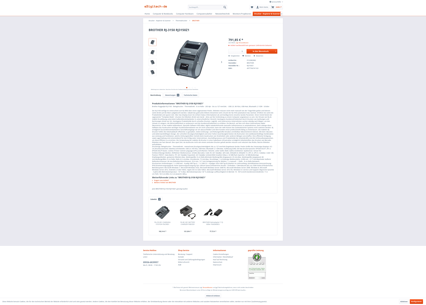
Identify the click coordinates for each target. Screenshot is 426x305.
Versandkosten (207, 287)
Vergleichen (235, 56)
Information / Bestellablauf (223, 257)
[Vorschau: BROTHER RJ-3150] (152, 52)
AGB (179, 265)
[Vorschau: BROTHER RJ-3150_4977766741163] (152, 72)
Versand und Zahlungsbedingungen (191, 259)
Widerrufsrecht (183, 262)
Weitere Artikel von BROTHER (165, 182)
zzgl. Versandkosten (242, 43)
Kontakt (181, 257)
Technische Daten (190, 95)
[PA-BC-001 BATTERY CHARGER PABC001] (188, 212)
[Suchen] (224, 7)
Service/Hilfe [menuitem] (276, 2)
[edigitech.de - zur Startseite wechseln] (156, 8)
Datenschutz (217, 262)
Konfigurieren (416, 301)
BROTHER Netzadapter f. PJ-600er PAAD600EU (213, 223)
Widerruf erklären (213, 296)
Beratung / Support (185, 254)
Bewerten (259, 56)
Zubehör (155, 199)
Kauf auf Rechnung (220, 259)
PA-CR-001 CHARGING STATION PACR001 (162, 223)
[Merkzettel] (252, 7)
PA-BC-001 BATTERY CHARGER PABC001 (187, 223)
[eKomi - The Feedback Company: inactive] (265, 266)
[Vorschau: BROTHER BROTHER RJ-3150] (152, 42)
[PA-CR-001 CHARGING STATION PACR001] (163, 212)
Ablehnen (404, 301)
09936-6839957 (150, 262)
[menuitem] (207, 7)
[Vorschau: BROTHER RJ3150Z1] (152, 62)
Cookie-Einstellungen (221, 254)
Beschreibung (155, 95)
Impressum (217, 265)
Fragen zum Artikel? (161, 180)
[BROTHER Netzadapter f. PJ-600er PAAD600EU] (213, 212)
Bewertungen (171, 95)
